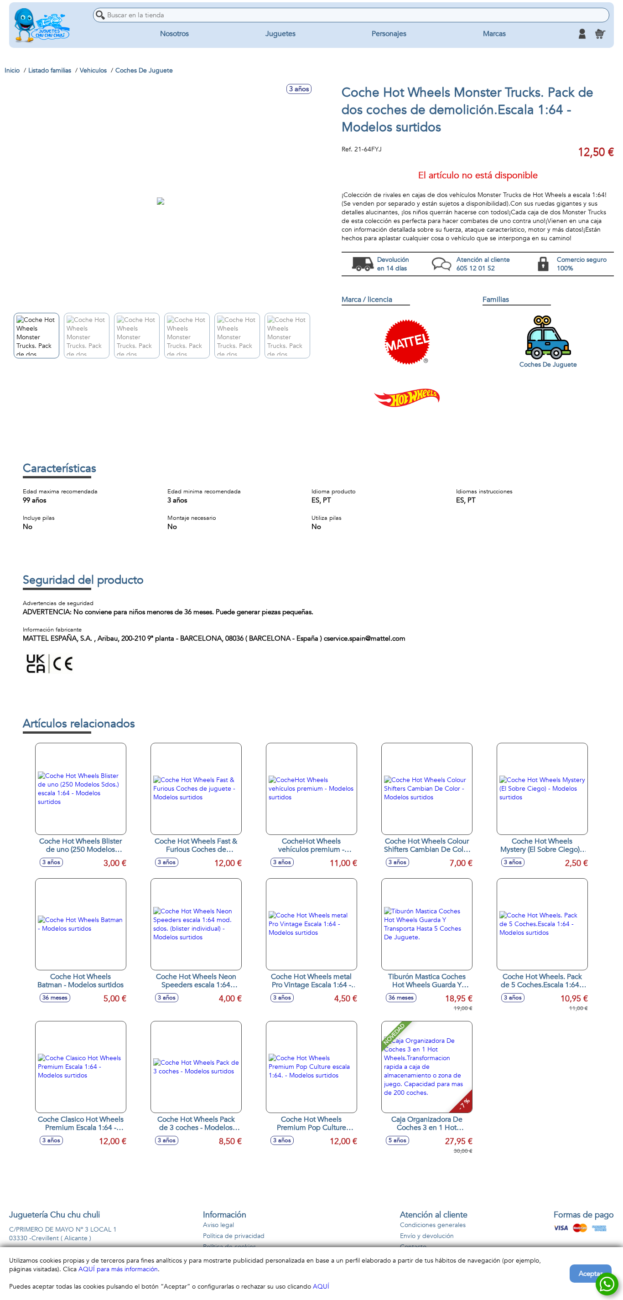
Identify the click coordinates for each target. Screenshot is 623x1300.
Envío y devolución (427, 1236)
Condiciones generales (433, 1225)
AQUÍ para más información (118, 1269)
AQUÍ (321, 1286)
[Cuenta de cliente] (582, 34)
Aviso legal (218, 1225)
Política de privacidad (234, 1236)
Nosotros (174, 34)
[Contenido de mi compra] (600, 34)
